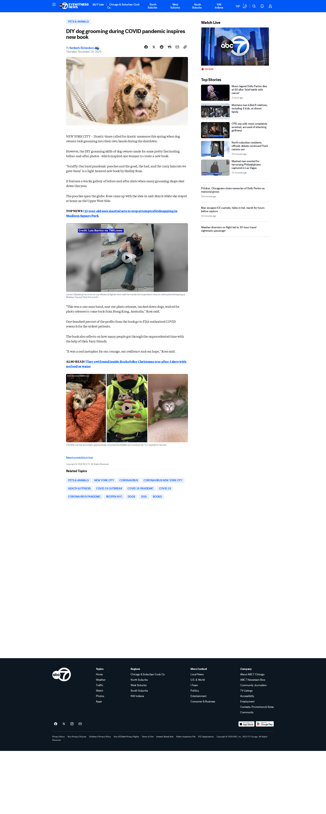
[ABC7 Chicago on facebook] (55, 724)
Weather (100, 680)
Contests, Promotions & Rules (257, 707)
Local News (197, 674)
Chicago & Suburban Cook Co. (123, 6)
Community (246, 712)
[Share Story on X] (154, 47)
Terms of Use (147, 737)
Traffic (99, 685)
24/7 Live (98, 4)
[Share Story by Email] (177, 47)
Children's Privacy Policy (100, 737)
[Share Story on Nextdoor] (169, 47)
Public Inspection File (185, 737)
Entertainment (198, 696)
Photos (100, 696)
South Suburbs (197, 6)
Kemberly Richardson (81, 48)
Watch (99, 690)
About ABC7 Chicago (252, 674)
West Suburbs (175, 6)
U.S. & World (198, 680)
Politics (195, 690)
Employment (247, 701)
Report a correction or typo (79, 457)
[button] (54, 4)
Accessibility (247, 696)
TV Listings (246, 690)
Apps (99, 701)
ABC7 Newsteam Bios (252, 680)
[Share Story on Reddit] (162, 47)
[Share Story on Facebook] (146, 47)
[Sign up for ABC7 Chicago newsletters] (80, 724)
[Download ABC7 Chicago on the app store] (246, 724)
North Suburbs (152, 6)
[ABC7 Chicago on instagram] (72, 724)
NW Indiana (219, 6)
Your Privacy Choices (76, 737)
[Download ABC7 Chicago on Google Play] (265, 724)
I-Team (194, 685)
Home (99, 674)
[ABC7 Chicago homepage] (74, 6)
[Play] (235, 46)
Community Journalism (253, 685)
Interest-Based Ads (165, 737)
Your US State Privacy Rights (126, 737)
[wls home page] (61, 674)
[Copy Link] (185, 47)
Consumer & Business (203, 701)
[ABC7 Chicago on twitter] (63, 724)
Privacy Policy (58, 737)
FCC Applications (206, 737)
